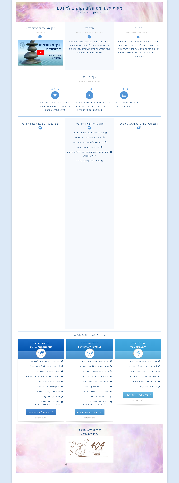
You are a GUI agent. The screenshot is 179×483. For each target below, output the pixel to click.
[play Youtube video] (40, 53)
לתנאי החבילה (138, 400)
